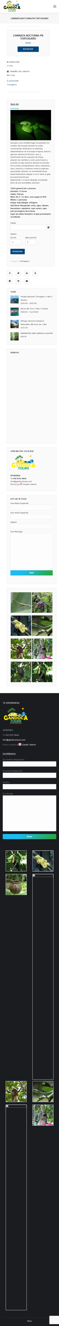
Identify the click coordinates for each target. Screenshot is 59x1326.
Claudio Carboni (29, 484)
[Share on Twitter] (18, 273)
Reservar (17, 251)
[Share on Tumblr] (35, 273)
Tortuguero (12, 85)
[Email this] (27, 281)
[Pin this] (10, 281)
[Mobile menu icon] (54, 6)
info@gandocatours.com (21, 481)
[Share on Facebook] (9, 273)
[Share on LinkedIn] (27, 273)
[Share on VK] (18, 281)
